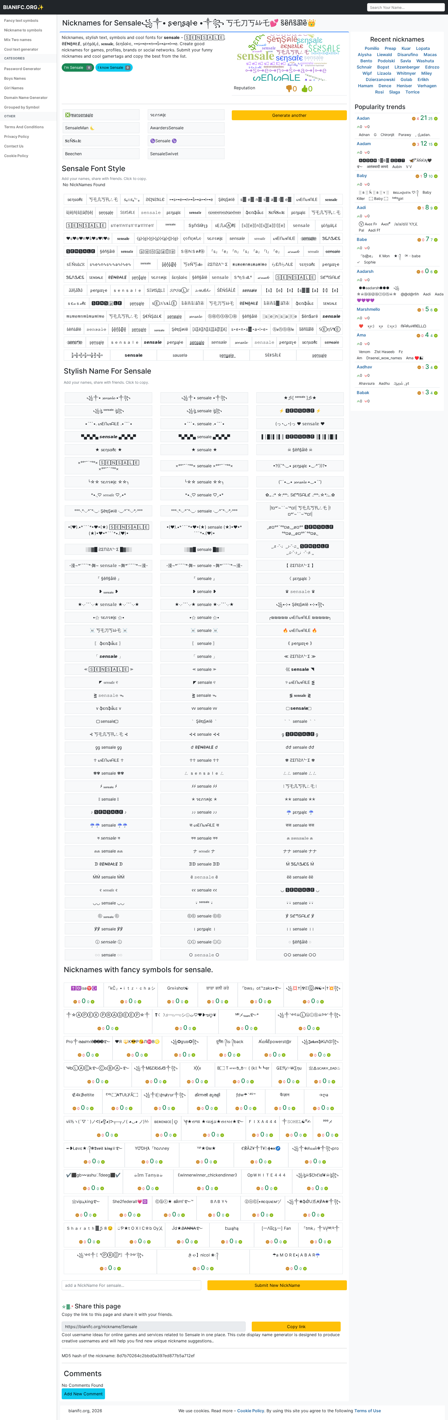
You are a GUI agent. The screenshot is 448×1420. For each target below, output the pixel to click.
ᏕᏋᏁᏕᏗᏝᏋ (331, 238)
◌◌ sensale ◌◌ (108, 954)
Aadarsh (365, 271)
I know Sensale (113, 67)
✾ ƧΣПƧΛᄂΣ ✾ (300, 760)
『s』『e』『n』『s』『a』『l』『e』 (245, 251)
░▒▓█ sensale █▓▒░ (204, 549)
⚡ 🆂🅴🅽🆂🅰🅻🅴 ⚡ (300, 410)
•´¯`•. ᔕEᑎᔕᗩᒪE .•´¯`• (108, 423)
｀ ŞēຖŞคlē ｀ (204, 721)
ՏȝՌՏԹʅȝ (198, 225)
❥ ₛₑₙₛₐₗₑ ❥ (108, 591)
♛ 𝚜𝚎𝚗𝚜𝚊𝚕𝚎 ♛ (300, 591)
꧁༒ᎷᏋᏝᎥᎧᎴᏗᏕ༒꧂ (156, 1068)
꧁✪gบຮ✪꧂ (185, 1041)
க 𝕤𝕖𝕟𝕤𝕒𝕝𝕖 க (300, 838)
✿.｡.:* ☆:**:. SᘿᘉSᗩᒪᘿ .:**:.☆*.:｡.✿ (300, 494)
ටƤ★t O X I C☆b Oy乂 (140, 1228)
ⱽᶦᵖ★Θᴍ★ (206, 1148)
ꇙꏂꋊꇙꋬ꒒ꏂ (127, 212)
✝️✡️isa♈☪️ (84, 988)
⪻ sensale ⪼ (204, 669)
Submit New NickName (277, 1285)
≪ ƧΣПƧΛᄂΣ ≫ (300, 656)
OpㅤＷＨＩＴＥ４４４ (266, 1175)
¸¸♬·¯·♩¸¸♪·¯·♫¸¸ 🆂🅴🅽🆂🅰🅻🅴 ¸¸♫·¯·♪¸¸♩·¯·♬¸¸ (300, 549)
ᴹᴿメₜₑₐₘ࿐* (247, 1014)
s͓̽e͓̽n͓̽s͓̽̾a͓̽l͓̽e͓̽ (118, 329)
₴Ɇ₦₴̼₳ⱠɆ (249, 303)
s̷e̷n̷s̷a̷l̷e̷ (249, 290)
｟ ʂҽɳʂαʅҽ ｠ (300, 643)
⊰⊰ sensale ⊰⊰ (204, 734)
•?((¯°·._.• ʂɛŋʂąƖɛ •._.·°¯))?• (300, 465)
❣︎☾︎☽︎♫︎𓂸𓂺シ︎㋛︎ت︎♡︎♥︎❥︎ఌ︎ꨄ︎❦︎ (185, 1014)
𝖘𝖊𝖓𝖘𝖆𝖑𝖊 (195, 212)
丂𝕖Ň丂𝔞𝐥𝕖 (193, 264)
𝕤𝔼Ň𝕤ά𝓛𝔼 (76, 264)
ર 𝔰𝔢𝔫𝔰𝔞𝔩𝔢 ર (108, 889)
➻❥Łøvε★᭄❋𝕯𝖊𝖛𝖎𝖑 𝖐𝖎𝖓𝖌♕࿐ (94, 1148)
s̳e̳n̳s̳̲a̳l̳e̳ (197, 342)
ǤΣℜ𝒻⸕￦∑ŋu (289, 1068)
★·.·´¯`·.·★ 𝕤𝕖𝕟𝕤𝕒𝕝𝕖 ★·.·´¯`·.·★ (108, 604)
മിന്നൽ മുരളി (207, 1094)
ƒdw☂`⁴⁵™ (246, 1094)
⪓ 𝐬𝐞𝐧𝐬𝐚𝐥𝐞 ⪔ (300, 695)
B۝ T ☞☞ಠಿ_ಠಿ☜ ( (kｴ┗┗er (243, 1068)
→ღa (323, 1094)
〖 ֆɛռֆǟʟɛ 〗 (108, 643)
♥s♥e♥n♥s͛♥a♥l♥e (88, 238)
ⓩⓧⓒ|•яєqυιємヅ (263, 1201)
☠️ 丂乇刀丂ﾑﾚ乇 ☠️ (109, 630)
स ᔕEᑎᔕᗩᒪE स (204, 825)
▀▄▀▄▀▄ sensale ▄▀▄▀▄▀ (204, 436)
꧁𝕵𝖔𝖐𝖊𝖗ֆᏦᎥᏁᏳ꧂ (320, 1041)
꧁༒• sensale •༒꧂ (204, 397)
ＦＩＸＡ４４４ (262, 1121)
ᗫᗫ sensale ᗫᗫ (204, 864)
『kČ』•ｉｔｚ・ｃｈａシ (130, 988)
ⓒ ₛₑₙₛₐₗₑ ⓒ (108, 915)
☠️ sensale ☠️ (204, 630)
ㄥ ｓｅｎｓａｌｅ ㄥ (204, 773)
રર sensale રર (204, 889)
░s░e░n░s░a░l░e (279, 316)
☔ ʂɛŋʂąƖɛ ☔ (300, 812)
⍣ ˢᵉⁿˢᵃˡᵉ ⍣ (204, 902)
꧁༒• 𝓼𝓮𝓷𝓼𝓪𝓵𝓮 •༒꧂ (108, 397)
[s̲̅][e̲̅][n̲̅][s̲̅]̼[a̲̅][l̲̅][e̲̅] (157, 251)
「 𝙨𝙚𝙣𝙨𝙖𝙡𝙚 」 (108, 656)
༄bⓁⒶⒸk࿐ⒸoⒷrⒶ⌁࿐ (97, 1068)
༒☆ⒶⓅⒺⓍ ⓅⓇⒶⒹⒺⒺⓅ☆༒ (108, 1014)
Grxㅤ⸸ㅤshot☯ (177, 988)
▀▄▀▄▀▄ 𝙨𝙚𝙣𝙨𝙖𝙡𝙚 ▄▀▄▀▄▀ (108, 436)
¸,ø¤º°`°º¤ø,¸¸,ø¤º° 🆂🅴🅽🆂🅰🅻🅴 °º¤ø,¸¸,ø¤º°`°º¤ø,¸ (300, 530)
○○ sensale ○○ (300, 954)
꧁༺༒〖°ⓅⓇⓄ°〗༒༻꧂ (110, 1254)
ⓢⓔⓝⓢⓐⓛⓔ (222, 316)
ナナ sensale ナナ (300, 851)
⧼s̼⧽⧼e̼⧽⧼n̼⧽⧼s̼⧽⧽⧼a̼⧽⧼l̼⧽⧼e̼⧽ (157, 238)
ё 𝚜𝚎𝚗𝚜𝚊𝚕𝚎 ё (204, 877)
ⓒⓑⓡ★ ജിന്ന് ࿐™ (174, 1201)
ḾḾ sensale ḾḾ (108, 877)
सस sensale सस (300, 825)
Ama (361, 334)
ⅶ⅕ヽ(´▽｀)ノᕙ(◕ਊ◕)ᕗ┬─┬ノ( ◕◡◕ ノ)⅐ (107, 1121)
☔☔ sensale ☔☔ (109, 825)
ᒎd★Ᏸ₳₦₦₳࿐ (187, 1228)
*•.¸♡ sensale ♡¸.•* (204, 494)
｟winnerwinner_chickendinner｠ (207, 1175)
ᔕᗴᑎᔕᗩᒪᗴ (284, 238)
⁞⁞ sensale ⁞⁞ (109, 799)
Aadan (363, 118)
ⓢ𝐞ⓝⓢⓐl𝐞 (283, 329)
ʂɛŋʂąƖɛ (173, 212)
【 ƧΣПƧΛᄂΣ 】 (300, 565)
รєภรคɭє (158, 114)
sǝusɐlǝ (180, 355)
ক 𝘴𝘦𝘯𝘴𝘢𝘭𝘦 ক (108, 838)
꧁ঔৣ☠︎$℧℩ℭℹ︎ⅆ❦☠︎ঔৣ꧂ (317, 1175)
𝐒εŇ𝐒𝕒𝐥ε (73, 140)
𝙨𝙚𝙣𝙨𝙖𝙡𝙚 (331, 316)
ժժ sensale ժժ (300, 747)
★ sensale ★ (204, 449)
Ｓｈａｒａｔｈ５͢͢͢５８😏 (89, 1228)
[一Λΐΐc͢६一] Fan (276, 1228)
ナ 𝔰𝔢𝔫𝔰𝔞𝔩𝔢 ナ (204, 851)
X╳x (197, 1068)
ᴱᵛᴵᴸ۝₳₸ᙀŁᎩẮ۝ (122, 1094)
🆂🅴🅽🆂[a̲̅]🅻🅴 (107, 303)
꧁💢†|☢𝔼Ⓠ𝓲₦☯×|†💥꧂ (313, 988)
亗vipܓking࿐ (86, 1201)
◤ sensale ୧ (204, 682)
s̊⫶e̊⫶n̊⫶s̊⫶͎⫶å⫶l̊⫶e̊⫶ (277, 303)
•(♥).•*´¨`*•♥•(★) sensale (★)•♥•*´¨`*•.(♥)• (204, 530)
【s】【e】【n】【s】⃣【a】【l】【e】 (302, 290)
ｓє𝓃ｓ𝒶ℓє (76, 303)
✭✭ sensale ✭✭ (300, 799)
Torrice (412, 91)
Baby (362, 175)
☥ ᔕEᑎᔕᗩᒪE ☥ (109, 760)
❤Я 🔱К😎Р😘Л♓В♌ (137, 1041)
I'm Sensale (77, 67)
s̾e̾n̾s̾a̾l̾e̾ (74, 329)
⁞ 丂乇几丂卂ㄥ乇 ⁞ (300, 786)
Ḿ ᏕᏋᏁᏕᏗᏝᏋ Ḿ (300, 864)
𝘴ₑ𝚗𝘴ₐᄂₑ (131, 199)
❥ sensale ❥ (204, 591)
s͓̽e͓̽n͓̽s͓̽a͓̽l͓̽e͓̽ (169, 264)
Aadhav (364, 366)
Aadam (364, 143)
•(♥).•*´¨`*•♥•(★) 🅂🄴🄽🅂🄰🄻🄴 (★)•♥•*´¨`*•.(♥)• (108, 530)
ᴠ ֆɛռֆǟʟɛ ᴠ (108, 708)
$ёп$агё (310, 316)
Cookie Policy (250, 1410)
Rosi (379, 91)
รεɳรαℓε (307, 264)
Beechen (73, 153)
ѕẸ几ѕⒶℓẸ (225, 225)
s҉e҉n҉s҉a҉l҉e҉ (309, 238)
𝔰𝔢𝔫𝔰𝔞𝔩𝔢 (259, 238)
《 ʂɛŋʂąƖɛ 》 (300, 578)
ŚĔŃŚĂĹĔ (226, 290)
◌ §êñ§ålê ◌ (300, 941)
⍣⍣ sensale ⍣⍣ (300, 902)
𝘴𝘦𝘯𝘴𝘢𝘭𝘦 (237, 238)
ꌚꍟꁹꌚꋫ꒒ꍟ (273, 355)
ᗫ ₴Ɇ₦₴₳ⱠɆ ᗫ (109, 864)
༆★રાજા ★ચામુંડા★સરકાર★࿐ (213, 1121)
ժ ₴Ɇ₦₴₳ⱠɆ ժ (204, 747)
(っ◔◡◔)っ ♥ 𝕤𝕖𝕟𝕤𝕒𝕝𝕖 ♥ (300, 423)
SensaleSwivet (164, 153)
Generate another (289, 115)
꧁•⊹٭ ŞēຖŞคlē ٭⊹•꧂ (300, 604)
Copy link (296, 1326)
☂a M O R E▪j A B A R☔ (296, 1254)
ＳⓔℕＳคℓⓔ (192, 251)
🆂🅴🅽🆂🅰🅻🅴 (80, 251)
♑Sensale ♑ (163, 140)
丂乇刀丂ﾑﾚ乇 (221, 303)
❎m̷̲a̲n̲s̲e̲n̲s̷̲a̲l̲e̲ (79, 114)
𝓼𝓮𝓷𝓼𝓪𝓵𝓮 (195, 316)
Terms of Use (367, 1410)
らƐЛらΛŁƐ (282, 264)
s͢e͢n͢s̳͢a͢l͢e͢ (226, 355)
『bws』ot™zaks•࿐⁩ (260, 988)
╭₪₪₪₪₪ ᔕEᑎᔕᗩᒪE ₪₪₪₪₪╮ (300, 617)
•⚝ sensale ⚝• (204, 617)
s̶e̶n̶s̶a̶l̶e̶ (333, 251)
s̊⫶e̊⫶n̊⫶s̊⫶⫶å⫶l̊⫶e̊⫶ (192, 303)
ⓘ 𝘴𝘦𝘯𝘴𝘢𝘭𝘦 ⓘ (108, 941)
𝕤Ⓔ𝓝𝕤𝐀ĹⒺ (164, 303)
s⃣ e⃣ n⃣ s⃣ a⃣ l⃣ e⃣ (266, 199)
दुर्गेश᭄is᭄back (229, 1041)
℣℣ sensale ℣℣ (108, 928)
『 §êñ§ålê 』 (109, 578)
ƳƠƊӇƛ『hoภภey (152, 1148)
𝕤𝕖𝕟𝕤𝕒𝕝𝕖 (301, 225)
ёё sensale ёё (300, 877)
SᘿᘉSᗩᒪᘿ (330, 277)
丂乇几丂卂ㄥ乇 (103, 199)
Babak (363, 392)
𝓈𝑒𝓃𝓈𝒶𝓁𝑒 (294, 251)
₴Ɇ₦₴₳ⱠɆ (117, 277)
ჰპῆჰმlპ (75, 290)
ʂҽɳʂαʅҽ (330, 264)
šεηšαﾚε (179, 277)
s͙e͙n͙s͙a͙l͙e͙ (137, 303)
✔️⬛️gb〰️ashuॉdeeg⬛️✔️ (93, 1175)
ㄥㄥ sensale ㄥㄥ (300, 773)
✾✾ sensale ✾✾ (108, 773)
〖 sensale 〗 (204, 643)
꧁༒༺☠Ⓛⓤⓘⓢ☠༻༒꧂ (309, 1014)
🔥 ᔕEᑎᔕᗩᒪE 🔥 (300, 630)
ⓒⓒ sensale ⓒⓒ (204, 915)
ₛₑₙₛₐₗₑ (159, 329)
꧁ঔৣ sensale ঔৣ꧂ (204, 410)
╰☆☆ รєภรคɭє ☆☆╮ (108, 481)
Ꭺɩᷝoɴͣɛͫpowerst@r (275, 1041)
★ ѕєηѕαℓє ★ (108, 449)
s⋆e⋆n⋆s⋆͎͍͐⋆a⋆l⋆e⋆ (249, 329)
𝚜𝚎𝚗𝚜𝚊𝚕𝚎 (151, 212)
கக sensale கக (108, 851)
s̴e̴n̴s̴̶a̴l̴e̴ (332, 342)
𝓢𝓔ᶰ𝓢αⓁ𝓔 (179, 290)
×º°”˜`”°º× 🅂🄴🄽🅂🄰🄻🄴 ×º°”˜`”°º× (108, 465)
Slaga (394, 91)
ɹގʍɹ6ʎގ (203, 290)
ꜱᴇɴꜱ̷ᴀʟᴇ (96, 277)
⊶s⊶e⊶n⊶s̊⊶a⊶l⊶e (191, 199)
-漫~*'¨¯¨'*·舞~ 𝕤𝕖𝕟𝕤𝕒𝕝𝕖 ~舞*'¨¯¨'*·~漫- (108, 565)
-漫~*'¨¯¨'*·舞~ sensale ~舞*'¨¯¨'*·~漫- (204, 565)
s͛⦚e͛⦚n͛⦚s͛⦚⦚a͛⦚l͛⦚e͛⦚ (79, 212)
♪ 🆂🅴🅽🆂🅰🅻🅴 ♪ (109, 812)
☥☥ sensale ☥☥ (204, 760)
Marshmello (368, 309)
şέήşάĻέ (329, 225)
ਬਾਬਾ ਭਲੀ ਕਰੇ (217, 988)
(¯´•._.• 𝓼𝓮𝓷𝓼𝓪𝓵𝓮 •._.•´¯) (300, 481)
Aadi (361, 207)
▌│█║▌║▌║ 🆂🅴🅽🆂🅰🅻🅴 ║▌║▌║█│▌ (300, 436)
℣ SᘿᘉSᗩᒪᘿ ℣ (300, 915)
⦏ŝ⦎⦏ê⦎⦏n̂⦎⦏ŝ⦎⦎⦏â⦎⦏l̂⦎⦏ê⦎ (210, 329)
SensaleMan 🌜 (80, 127)
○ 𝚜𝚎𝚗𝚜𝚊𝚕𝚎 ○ (204, 954)
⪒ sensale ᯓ (204, 695)
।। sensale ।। (300, 928)
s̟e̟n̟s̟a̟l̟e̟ (106, 212)
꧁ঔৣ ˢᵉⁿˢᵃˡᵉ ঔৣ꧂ (108, 410)
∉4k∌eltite (83, 1094)
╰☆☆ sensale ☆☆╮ (204, 481)
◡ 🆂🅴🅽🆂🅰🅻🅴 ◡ (300, 889)
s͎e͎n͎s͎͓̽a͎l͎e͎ (139, 277)
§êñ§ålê (107, 251)
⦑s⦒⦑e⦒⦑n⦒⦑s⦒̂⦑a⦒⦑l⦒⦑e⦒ (224, 212)
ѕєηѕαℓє (75, 199)
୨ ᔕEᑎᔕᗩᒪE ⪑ (300, 682)
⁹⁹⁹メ (328, 1121)
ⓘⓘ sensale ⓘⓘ (204, 941)
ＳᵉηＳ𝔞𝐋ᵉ (242, 277)
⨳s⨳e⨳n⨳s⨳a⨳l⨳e (249, 264)
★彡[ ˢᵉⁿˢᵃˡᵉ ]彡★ (300, 397)
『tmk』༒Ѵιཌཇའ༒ (321, 1228)
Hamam (365, 85)
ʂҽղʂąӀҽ (175, 342)
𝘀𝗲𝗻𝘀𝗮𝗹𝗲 (134, 355)
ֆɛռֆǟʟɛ (255, 212)
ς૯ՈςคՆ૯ (192, 238)
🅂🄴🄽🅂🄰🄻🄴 (86, 225)
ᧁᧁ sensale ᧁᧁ (108, 747)
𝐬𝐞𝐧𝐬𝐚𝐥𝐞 (331, 199)
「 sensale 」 (204, 656)
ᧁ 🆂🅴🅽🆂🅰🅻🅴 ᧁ (300, 734)
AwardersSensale (167, 127)
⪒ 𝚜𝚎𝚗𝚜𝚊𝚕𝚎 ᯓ (109, 695)
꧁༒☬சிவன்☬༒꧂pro (315, 1148)
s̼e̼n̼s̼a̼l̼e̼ (319, 355)
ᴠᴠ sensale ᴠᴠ (204, 708)
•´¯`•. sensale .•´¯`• (204, 423)
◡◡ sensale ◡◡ (108, 902)
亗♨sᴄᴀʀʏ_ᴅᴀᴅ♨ (324, 1068)
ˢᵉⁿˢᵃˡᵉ (170, 225)
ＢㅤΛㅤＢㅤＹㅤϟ (218, 1201)
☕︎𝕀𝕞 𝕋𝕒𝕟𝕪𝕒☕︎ (148, 1175)
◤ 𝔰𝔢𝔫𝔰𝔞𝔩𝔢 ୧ (108, 682)
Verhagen (427, 85)
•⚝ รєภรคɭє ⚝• (108, 617)
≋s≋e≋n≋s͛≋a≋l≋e (85, 316)
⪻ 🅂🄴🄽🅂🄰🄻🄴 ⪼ (108, 669)
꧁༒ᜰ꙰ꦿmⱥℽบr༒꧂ (165, 1094)
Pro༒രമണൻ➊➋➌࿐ (88, 1041)
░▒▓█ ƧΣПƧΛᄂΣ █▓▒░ (109, 549)
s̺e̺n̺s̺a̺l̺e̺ (139, 329)
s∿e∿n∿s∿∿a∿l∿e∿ (110, 264)
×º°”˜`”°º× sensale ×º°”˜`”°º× (204, 465)
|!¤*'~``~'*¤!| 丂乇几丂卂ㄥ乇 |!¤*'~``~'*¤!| (300, 511)
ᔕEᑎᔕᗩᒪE (307, 199)
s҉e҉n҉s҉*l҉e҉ (75, 342)
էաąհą (232, 1228)
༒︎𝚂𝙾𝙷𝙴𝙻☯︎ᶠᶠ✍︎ (296, 1121)
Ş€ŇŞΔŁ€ (152, 316)
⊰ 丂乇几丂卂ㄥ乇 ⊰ (108, 734)
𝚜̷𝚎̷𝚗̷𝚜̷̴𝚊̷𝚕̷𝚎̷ (96, 329)
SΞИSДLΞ (156, 290)
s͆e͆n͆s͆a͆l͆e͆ (306, 329)
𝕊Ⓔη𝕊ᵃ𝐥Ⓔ (329, 329)
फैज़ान (284, 1094)
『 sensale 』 (204, 578)
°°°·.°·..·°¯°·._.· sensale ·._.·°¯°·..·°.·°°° (204, 510)
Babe (362, 239)
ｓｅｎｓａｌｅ (127, 290)
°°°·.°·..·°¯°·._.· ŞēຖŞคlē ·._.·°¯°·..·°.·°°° (108, 510)
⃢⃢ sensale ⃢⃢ (108, 721)
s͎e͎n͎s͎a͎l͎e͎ (96, 342)
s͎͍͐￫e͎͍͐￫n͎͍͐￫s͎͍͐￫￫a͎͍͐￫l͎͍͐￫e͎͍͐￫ (87, 355)
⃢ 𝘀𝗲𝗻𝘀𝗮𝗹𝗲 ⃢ (300, 708)
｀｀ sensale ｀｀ (300, 721)
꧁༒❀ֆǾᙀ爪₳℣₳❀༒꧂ (313, 1201)
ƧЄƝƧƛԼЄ (155, 199)
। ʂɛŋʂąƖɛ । (204, 928)
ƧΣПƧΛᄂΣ (217, 264)
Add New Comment (83, 1393)
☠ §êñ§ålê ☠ (300, 449)
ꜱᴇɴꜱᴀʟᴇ (330, 303)
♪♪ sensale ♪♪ (204, 812)
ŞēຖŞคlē (226, 199)
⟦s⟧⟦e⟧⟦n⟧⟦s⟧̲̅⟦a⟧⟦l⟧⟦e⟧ (263, 225)
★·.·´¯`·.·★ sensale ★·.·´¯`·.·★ (204, 604)
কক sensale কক (204, 838)
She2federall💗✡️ (130, 1201)
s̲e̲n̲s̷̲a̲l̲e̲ (174, 316)
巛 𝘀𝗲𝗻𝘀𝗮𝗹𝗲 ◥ (300, 669)
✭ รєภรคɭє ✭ (204, 799)
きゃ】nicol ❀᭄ (203, 1254)
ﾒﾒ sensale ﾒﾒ (204, 786)
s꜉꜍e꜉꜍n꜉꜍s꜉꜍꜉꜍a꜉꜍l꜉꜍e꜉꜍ (132, 225)
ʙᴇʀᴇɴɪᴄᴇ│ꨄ (166, 1121)
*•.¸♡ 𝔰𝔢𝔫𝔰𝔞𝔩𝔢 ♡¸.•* (108, 494)
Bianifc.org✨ (23, 7)
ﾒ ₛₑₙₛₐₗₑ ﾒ (108, 786)
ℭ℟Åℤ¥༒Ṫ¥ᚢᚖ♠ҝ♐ (261, 1148)
